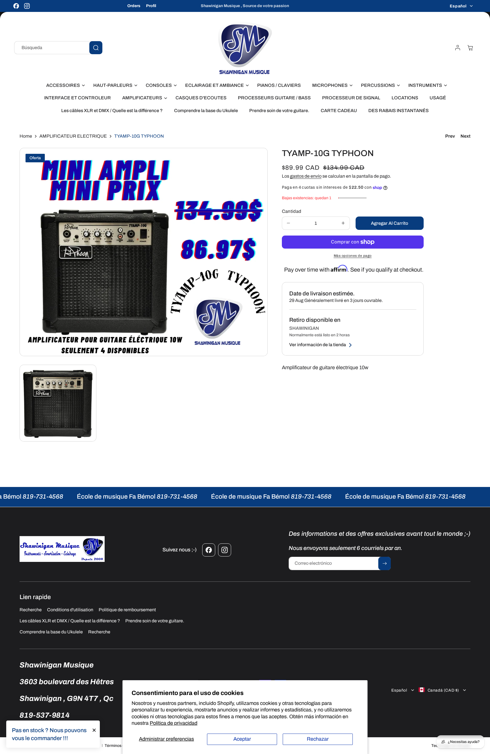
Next (465, 136)
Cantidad (291, 211)
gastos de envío (306, 176)
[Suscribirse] (384, 563)
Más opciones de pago (353, 256)
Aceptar (242, 739)
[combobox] (58, 47)
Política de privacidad (173, 723)
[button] (64, 85)
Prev (450, 136)
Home (26, 136)
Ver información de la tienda (317, 345)
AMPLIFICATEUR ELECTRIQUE (73, 136)
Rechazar (318, 739)
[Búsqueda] (95, 47)
